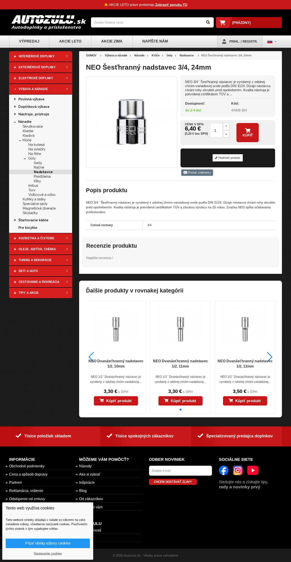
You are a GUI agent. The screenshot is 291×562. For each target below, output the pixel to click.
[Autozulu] (49, 22)
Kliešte (28, 131)
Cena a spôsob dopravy (28, 474)
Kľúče (27, 140)
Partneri (15, 482)
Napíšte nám (155, 41)
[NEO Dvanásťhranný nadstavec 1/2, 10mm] (115, 329)
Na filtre (34, 154)
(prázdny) (241, 23)
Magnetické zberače (39, 208)
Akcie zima (112, 41)
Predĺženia (42, 176)
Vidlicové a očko (41, 195)
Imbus (33, 186)
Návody (85, 466)
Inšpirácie (87, 482)
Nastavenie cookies (48, 553)
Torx (31, 190)
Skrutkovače (33, 126)
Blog (83, 491)
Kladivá (29, 136)
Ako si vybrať (89, 474)
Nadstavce (43, 172)
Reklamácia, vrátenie (26, 491)
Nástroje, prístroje (33, 114)
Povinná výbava (31, 99)
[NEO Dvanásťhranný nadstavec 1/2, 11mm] (180, 329)
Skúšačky (30, 213)
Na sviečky (36, 149)
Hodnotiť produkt (229, 157)
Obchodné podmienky (27, 466)
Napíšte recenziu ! (99, 258)
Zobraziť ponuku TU (171, 5)
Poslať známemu (199, 172)
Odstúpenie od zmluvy (27, 499)
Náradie (25, 122)
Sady (38, 163)
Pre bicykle (27, 228)
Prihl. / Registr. (243, 41)
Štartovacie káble (34, 220)
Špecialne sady (35, 204)
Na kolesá (36, 145)
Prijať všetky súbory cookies (47, 543)
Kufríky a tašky (34, 199)
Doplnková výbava (33, 107)
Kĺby (37, 181)
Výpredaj (29, 41)
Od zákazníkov (91, 499)
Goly (32, 158)
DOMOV (91, 55)
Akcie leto (70, 41)
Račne (39, 167)
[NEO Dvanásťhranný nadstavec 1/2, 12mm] (245, 329)
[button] (180, 410)
